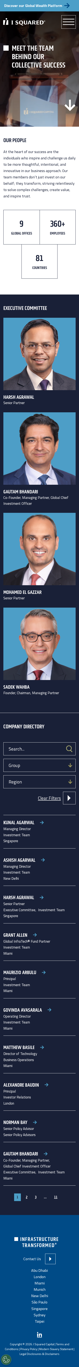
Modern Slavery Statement (56, 1349)
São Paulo (39, 1302)
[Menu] (68, 22)
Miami (40, 1283)
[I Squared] (24, 22)
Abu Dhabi (39, 1270)
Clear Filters (49, 798)
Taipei (39, 1321)
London (40, 1277)
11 (56, 1197)
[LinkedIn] (39, 1334)
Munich (40, 1289)
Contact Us (32, 1259)
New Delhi (39, 1296)
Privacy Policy (28, 1349)
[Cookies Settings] (6, 1359)
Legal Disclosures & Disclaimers (39, 1354)
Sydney (40, 1315)
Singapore (39, 1308)
